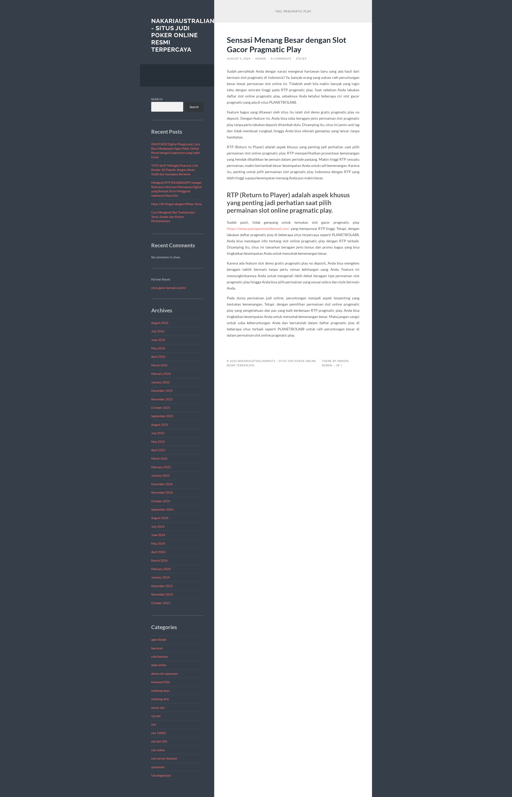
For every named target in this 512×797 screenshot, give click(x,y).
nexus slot (158, 707)
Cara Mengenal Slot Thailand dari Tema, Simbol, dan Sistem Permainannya (173, 217)
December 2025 (162, 390)
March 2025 (159, 458)
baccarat (157, 648)
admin (260, 58)
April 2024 (158, 552)
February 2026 (161, 373)
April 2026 (158, 356)
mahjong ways (160, 690)
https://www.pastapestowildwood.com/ (258, 228)
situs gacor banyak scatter (168, 288)
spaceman (157, 767)
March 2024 (159, 560)
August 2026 (159, 323)
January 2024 (160, 577)
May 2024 (158, 543)
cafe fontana (159, 656)
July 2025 (157, 433)
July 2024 (157, 526)
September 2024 (162, 509)
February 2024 (161, 569)
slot (153, 724)
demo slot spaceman (164, 673)
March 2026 (159, 365)
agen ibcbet (158, 639)
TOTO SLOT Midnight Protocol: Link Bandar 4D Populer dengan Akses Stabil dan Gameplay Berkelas (174, 170)
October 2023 (160, 603)
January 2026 (160, 382)
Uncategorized (161, 775)
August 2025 (159, 424)
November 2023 (162, 594)
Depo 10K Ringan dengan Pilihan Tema (176, 204)
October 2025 (160, 407)
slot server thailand (164, 758)
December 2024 (162, 484)
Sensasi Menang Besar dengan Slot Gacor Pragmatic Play (286, 44)
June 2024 (158, 535)
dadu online (158, 665)
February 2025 (161, 467)
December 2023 (162, 586)
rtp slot (156, 716)
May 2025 (158, 441)
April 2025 (158, 450)
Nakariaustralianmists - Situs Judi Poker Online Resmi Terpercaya (192, 35)
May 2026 (158, 348)
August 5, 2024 (238, 58)
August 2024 (159, 518)
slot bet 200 (159, 741)
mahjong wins (160, 699)
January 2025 (160, 475)
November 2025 (162, 399)
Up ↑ (339, 365)
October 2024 (160, 501)
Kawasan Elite (160, 682)
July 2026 (157, 331)
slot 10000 (158, 733)
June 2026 (158, 340)
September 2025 (162, 416)
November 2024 (162, 492)
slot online (158, 750)
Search (157, 99)
